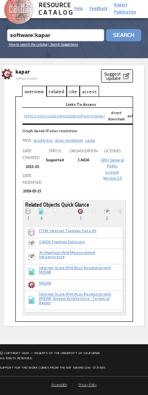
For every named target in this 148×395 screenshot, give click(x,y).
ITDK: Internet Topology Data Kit (68, 231)
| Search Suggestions (63, 44)
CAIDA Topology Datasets (62, 242)
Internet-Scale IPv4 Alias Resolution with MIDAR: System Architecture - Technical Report (75, 298)
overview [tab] (34, 91)
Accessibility (59, 385)
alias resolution (69, 140)
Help (78, 9)
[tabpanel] (74, 209)
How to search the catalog (28, 44)
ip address (43, 140)
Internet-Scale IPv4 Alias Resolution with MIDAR (75, 270)
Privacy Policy (88, 385)
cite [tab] (73, 91)
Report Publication (125, 9)
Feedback (98, 9)
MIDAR (45, 283)
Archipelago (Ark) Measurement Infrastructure (67, 255)
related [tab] (56, 91)
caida (90, 140)
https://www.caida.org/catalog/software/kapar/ (64, 115)
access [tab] (89, 91)
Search (123, 35)
